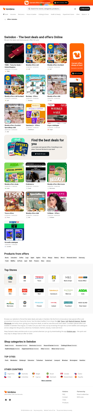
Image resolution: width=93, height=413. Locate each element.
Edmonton (31, 360)
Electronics (21, 14)
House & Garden (31, 14)
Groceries (13, 14)
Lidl (66, 321)
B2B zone (80, 397)
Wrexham (65, 360)
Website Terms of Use (49, 410)
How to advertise (82, 394)
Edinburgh (22, 360)
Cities (64, 400)
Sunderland (48, 360)
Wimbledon (13, 360)
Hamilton (82, 360)
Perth (6, 360)
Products (65, 403)
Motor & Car (85, 14)
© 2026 (26, 410)
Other (78, 14)
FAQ (63, 394)
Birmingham (73, 360)
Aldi (58, 321)
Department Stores (68, 14)
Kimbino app (71, 331)
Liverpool (57, 360)
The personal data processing (64, 410)
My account (85, 8)
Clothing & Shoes (44, 14)
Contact (65, 397)
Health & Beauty (56, 14)
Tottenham (39, 360)
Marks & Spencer (74, 321)
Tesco (63, 321)
